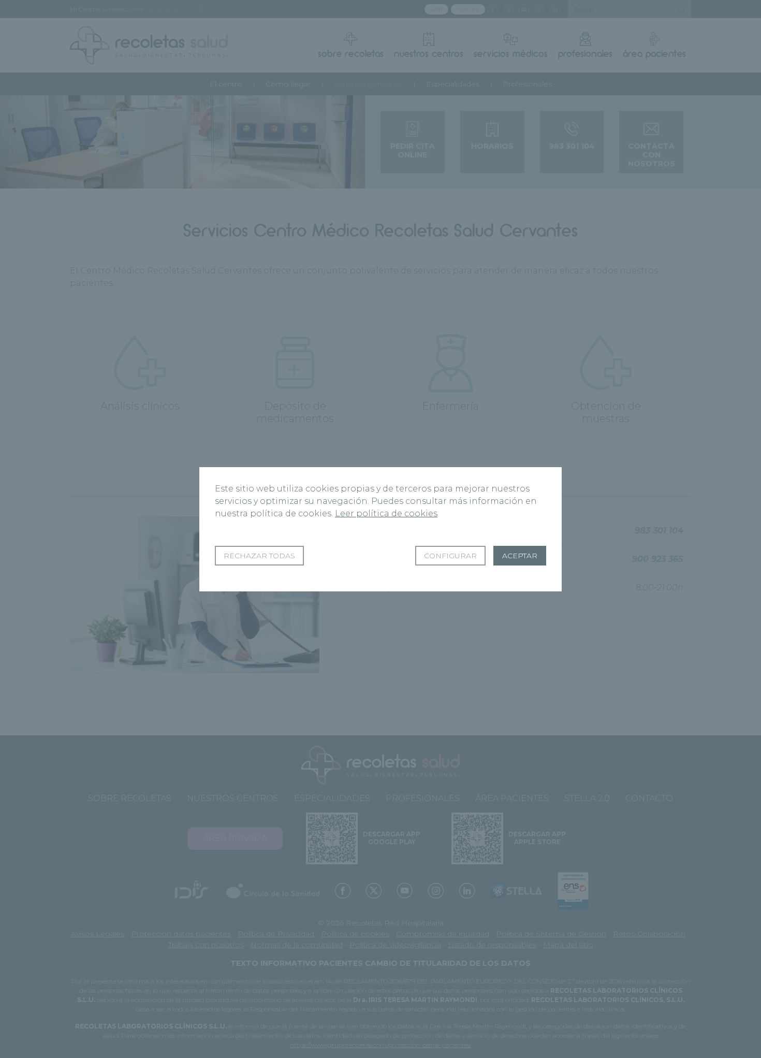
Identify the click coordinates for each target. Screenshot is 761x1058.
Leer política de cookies (386, 513)
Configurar (450, 555)
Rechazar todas (259, 555)
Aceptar (519, 555)
